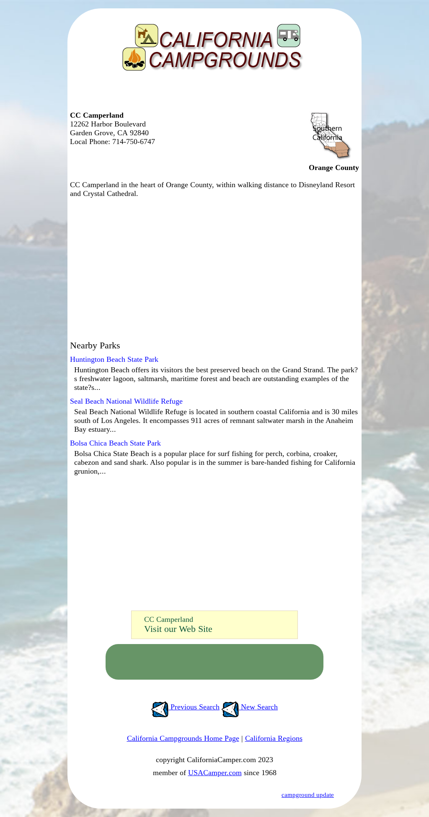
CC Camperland (168, 619)
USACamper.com (215, 772)
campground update (308, 794)
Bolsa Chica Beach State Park (115, 443)
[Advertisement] (212, 94)
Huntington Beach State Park (114, 359)
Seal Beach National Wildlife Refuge (126, 401)
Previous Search (194, 707)
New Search (258, 707)
